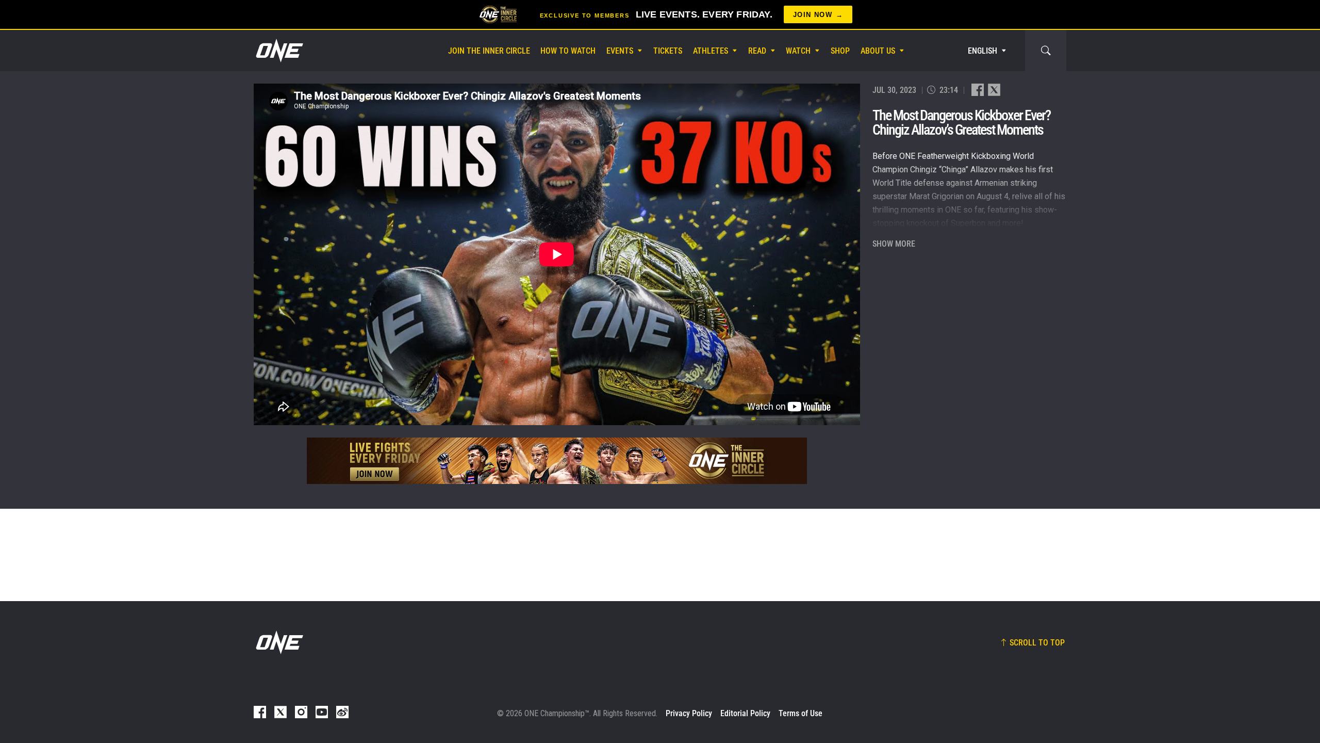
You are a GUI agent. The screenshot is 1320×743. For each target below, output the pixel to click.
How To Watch (568, 51)
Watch (798, 51)
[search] (1045, 50)
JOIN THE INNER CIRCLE (489, 51)
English (982, 51)
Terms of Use (800, 713)
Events (619, 51)
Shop (840, 51)
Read (757, 51)
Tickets (667, 51)
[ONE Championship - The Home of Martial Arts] (278, 50)
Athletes (710, 51)
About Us (878, 51)
